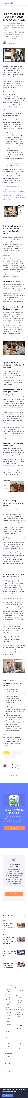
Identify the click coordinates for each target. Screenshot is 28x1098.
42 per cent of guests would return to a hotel (13, 467)
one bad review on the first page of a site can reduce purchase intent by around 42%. (14, 197)
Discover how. (7, 746)
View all (23, 916)
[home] (7, 3)
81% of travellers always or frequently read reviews (11, 188)
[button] (25, 3)
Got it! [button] (7, 1095)
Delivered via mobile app (10, 96)
